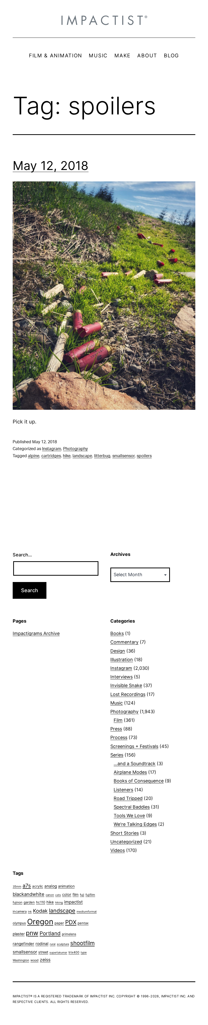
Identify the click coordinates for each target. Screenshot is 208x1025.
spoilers (144, 456)
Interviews (121, 676)
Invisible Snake (126, 685)
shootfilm (82, 943)
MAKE (122, 56)
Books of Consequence (139, 780)
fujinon (17, 902)
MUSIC (98, 56)
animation (66, 886)
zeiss (45, 959)
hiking (59, 902)
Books (117, 633)
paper (59, 923)
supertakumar (58, 952)
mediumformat (87, 911)
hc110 (40, 902)
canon (50, 895)
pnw (32, 933)
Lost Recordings (127, 694)
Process (118, 737)
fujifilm (90, 895)
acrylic (37, 886)
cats (58, 895)
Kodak (40, 911)
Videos (117, 850)
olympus (19, 923)
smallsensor (123, 456)
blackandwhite (28, 894)
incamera (20, 911)
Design (117, 651)
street (43, 952)
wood (34, 960)
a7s (27, 885)
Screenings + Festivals (134, 746)
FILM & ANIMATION (55, 56)
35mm (17, 886)
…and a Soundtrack (134, 763)
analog (50, 886)
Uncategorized (126, 841)
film (76, 894)
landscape (82, 456)
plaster (19, 934)
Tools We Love (129, 815)
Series (116, 755)
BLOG (171, 56)
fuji (82, 895)
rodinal (42, 943)
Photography (75, 449)
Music (116, 703)
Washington (21, 960)
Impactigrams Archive (36, 633)
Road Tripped (128, 798)
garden (29, 902)
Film (118, 720)
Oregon (40, 921)
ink (30, 911)
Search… (22, 554)
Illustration (121, 659)
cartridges (51, 456)
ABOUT (147, 56)
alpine (33, 456)
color (66, 894)
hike (67, 456)
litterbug (102, 456)
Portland (50, 933)
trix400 (73, 952)
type (84, 952)
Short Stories (124, 833)
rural (53, 944)
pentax (83, 923)
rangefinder (23, 943)
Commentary (124, 642)
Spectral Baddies (132, 807)
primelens (69, 934)
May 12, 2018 (51, 165)
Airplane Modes (130, 772)
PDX (70, 922)
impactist (73, 901)
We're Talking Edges (135, 824)
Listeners (123, 789)
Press (116, 728)
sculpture (63, 944)
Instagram (51, 449)
